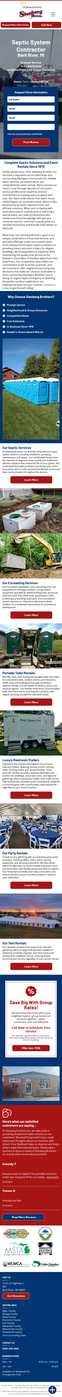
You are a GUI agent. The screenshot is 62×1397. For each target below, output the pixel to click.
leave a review (24, 1151)
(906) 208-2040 (10, 1348)
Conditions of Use (47, 1385)
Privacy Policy (7, 1385)
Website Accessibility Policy (40, 1387)
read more (53, 1177)
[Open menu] (53, 14)
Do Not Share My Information (27, 1385)
